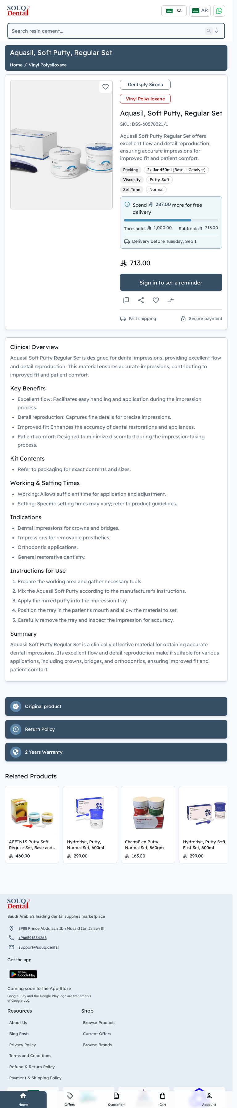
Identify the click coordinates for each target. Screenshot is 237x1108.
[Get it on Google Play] (23, 974)
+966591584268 (33, 937)
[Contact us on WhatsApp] (219, 11)
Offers (69, 1104)
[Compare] (170, 300)
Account (209, 1104)
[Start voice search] (217, 31)
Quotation (116, 1104)
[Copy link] (126, 300)
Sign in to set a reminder (170, 282)
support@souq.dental (39, 947)
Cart (163, 1104)
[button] (61, 144)
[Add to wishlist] (105, 87)
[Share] (141, 300)
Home (23, 1104)
